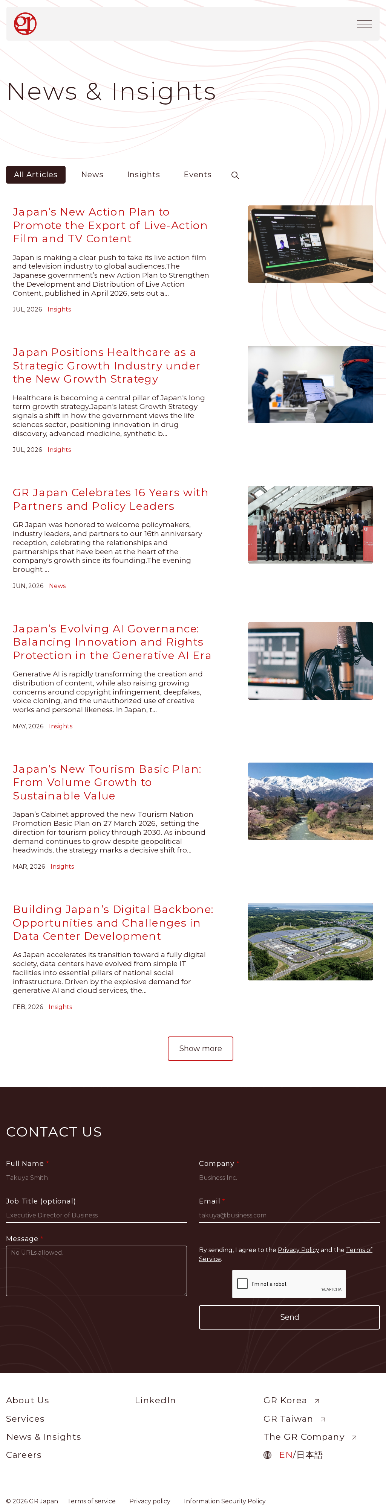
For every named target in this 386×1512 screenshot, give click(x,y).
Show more (200, 1048)
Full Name (25, 1163)
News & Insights (43, 1436)
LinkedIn (155, 1400)
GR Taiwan (288, 1418)
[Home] (28, 23)
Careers (23, 1455)
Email (210, 1201)
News (92, 174)
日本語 (309, 1455)
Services (25, 1418)
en (286, 1455)
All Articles (36, 174)
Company (216, 1163)
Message (22, 1239)
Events (198, 174)
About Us (27, 1400)
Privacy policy (149, 1501)
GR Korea (285, 1400)
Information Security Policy (225, 1501)
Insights (143, 174)
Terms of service (91, 1501)
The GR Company (304, 1436)
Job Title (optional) (41, 1201)
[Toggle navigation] (364, 23)
